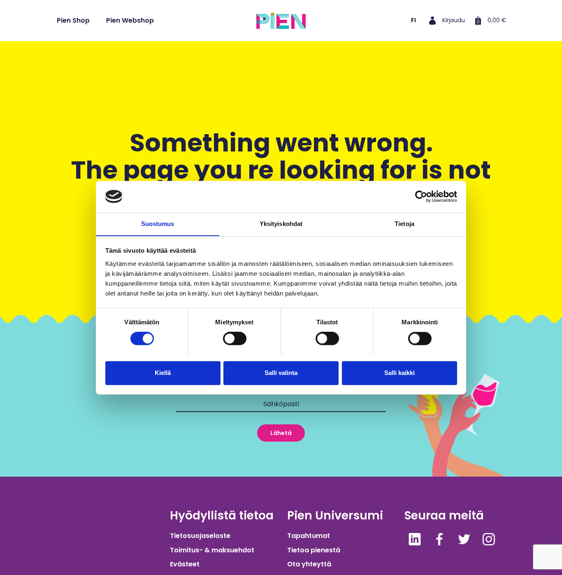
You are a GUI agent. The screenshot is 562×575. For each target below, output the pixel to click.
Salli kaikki (399, 372)
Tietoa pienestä (313, 550)
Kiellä (163, 372)
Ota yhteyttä (309, 564)
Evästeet (185, 564)
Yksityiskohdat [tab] (281, 223)
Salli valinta (281, 372)
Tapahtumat (308, 535)
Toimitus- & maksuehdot (212, 550)
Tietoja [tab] (404, 223)
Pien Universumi (335, 515)
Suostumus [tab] (157, 223)
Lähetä (281, 433)
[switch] (234, 338)
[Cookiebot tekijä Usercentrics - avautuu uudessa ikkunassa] (421, 196)
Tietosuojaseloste (200, 535)
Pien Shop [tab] (73, 20)
